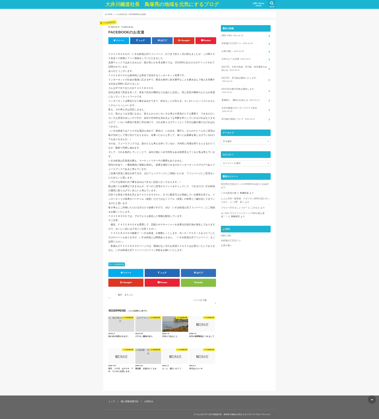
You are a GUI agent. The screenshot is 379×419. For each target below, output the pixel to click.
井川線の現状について (238, 119)
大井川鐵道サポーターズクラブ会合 (239, 109)
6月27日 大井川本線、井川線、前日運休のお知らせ (244, 68)
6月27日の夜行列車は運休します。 (238, 90)
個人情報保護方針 (130, 401)
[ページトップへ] (372, 399)
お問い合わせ (258, 4)
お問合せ (148, 401)
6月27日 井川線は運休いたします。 (239, 79)
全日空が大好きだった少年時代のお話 (240, 184)
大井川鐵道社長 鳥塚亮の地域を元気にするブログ (162, 4)
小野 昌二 (238, 202)
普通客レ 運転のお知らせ (240, 100)
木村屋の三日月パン (237, 43)
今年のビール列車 (236, 59)
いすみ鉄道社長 (117, 264)
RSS (227, 229)
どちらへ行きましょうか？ (234, 207)
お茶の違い (232, 51)
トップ (111, 401)
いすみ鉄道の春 (228, 193)
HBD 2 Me (232, 35)
